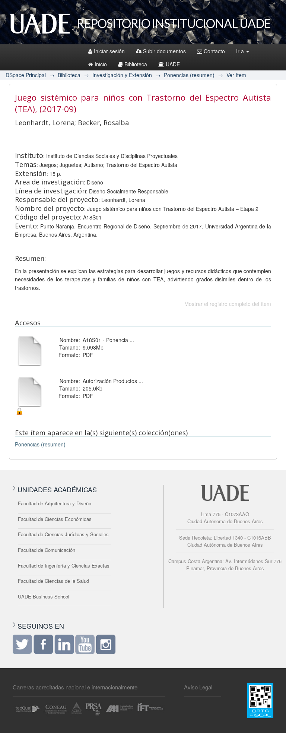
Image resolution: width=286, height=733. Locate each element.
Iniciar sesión (109, 51)
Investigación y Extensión (122, 75)
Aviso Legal (198, 687)
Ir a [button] (240, 51)
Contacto (214, 51)
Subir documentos (164, 51)
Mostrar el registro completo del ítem (227, 303)
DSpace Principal (26, 75)
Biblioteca (135, 64)
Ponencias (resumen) (189, 75)
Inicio (101, 64)
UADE (173, 64)
